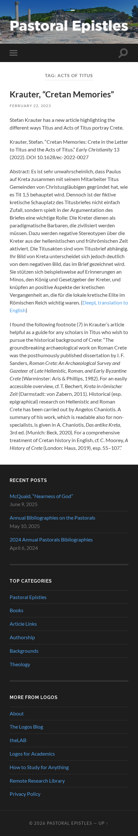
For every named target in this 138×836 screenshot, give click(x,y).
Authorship (22, 637)
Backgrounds (24, 651)
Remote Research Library (37, 780)
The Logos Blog (26, 726)
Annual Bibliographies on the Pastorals (52, 517)
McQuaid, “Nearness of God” (41, 496)
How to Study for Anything (39, 767)
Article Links (23, 624)
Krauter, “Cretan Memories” (62, 94)
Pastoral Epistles (28, 597)
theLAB (18, 740)
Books (16, 610)
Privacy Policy (25, 794)
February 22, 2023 (30, 105)
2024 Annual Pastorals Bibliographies (51, 539)
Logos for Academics (32, 753)
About (17, 713)
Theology (20, 664)
